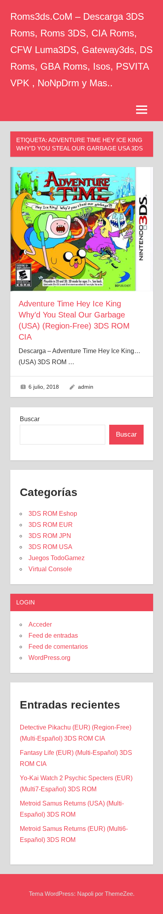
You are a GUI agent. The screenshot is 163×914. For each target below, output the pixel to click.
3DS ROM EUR (50, 524)
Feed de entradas (53, 635)
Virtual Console (50, 569)
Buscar (30, 419)
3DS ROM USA (50, 546)
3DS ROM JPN (49, 535)
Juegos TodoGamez (56, 558)
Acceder (40, 624)
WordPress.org (49, 657)
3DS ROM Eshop (52, 513)
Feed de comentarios (58, 646)
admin (85, 387)
